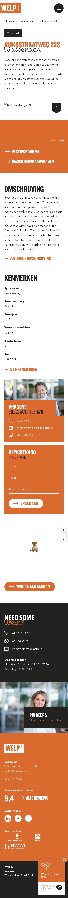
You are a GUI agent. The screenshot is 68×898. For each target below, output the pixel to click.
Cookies (9, 871)
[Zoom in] (63, 529)
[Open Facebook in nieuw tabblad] (18, 818)
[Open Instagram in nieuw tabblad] (28, 818)
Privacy (8, 866)
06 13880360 (25, 434)
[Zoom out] (63, 535)
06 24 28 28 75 (26, 421)
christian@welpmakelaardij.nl (35, 428)
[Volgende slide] (61, 141)
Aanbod (13, 21)
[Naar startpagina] (5, 21)
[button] (59, 8)
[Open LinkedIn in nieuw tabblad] (7, 818)
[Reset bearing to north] (63, 540)
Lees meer (10, 88)
